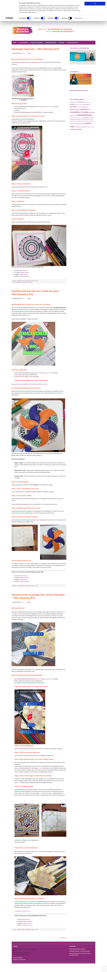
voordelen (77, 126)
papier (83, 117)
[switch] (43, 18)
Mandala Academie (29, 34)
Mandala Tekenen (24, 272)
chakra (89, 102)
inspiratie (83, 109)
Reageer (29, 53)
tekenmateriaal (81, 123)
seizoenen (82, 121)
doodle (76, 104)
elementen (80, 104)
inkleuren (85, 107)
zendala (30, 282)
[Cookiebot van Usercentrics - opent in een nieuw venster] (9, 18)
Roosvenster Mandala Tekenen (77, 949)
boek (87, 102)
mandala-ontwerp (20, 280)
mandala (92, 112)
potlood (71, 121)
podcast (91, 119)
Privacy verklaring (17, 957)
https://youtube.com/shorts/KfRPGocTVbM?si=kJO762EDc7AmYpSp (29, 384)
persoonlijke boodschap (75, 119)
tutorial (23, 282)
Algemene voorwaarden (19, 959)
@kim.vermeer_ (24, 274)
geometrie (73, 107)
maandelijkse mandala (79, 112)
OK (95, 3)
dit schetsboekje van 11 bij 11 (45, 106)
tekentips (33, 280)
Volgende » (63, 937)
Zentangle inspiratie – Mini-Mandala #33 (35, 49)
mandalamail (73, 115)
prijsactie (74, 121)
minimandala (76, 117)
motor (81, 117)
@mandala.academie (23, 276)
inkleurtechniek (74, 109)
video (36, 280)
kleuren (89, 109)
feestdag (84, 104)
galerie (88, 104)
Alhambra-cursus (49, 901)
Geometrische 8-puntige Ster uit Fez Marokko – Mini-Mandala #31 (38, 596)
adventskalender (81, 102)
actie (75, 102)
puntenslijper (78, 121)
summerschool (73, 123)
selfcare (86, 121)
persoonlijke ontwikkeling (85, 119)
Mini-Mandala (27, 280)
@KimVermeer (23, 270)
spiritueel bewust (91, 121)
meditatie (72, 117)
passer (86, 117)
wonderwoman (83, 126)
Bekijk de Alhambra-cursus (23, 911)
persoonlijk (91, 117)
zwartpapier (78, 129)
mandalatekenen (18, 282)
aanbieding (72, 102)
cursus (72, 104)
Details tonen (78, 18)
